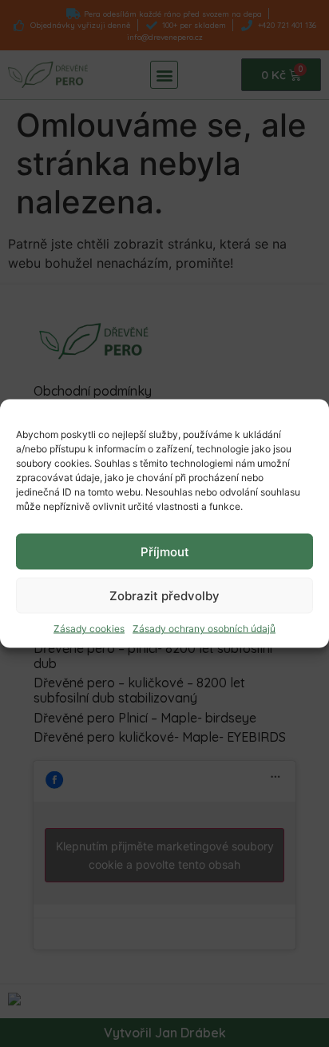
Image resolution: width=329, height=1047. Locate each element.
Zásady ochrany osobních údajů (204, 629)
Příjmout (165, 551)
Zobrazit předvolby (164, 595)
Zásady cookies (89, 629)
